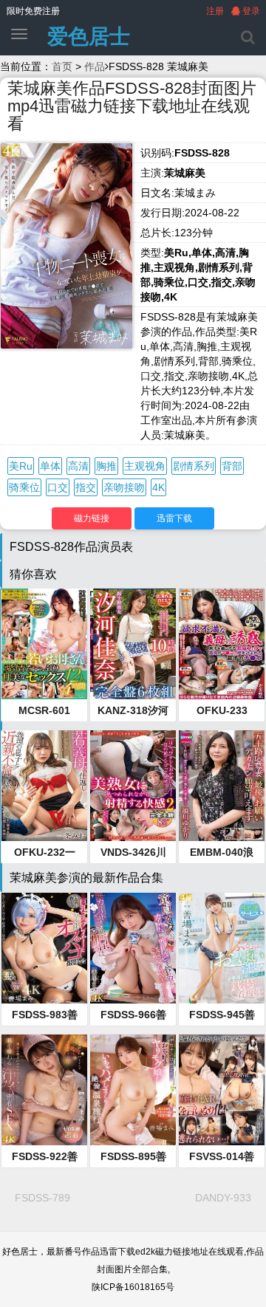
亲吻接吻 (124, 487)
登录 (250, 11)
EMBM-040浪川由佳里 (221, 853)
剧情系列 (193, 466)
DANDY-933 (223, 1198)
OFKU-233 (222, 710)
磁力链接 (91, 518)
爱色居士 (88, 36)
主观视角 (145, 466)
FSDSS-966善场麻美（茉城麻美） (133, 1015)
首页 (62, 66)
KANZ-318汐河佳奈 (133, 711)
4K (158, 487)
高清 (78, 466)
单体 (50, 466)
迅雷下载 (174, 518)
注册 (215, 11)
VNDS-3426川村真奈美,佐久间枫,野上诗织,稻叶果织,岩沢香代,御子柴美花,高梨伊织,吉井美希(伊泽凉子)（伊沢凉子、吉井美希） (133, 853)
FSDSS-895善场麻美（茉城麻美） (133, 1157)
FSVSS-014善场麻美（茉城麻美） (221, 1157)
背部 (232, 466)
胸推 (106, 466)
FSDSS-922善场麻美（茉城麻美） (45, 1157)
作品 (94, 66)
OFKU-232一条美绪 (44, 853)
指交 (85, 487)
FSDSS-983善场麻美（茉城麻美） (45, 1015)
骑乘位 (24, 487)
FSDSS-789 (42, 1198)
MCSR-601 (44, 710)
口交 (57, 487)
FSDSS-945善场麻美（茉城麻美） (222, 1015)
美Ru (21, 466)
